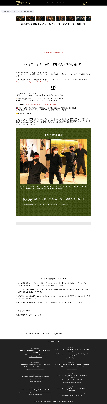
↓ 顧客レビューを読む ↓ (53, 52)
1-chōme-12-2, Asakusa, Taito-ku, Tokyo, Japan (35, 379)
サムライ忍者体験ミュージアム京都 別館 (41, 104)
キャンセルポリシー (53, 341)
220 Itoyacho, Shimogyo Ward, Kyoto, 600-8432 (72, 367)
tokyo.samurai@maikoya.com (72, 382)
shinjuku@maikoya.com (35, 394)
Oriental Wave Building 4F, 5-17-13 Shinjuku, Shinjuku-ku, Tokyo (35, 392)
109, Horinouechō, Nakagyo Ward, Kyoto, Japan (35, 367)
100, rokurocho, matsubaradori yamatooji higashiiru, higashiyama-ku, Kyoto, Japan (72, 354)
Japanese (15, 11)
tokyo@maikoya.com (35, 381)
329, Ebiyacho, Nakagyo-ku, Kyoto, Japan (35, 355)
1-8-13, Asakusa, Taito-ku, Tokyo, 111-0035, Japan (72, 380)
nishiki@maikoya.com (35, 357)
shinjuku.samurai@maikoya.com (72, 395)
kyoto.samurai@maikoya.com (35, 369)
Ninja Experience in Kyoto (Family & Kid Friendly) (32, 82)
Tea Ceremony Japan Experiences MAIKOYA (49, 401)
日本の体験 (6, 11)
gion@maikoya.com (72, 358)
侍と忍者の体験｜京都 (26, 11)
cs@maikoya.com (72, 369)
